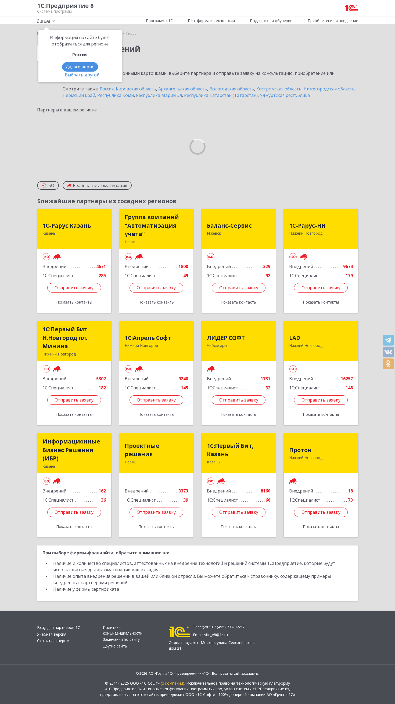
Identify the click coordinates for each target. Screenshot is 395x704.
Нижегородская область (329, 89)
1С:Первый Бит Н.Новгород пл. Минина (65, 337)
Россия (107, 89)
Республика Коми (115, 95)
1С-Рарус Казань (66, 225)
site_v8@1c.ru (216, 634)
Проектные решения (142, 450)
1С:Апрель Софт (148, 338)
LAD (294, 338)
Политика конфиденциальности (122, 630)
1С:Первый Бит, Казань (230, 450)
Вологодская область (231, 89)
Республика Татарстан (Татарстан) (221, 95)
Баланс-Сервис (229, 225)
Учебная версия (51, 634)
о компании (172, 683)
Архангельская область (182, 89)
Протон (300, 450)
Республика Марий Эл (159, 95)
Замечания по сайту (121, 639)
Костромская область (278, 89)
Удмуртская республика (285, 95)
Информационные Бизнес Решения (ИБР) (71, 450)
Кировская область (136, 89)
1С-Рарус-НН (307, 225)
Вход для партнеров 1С (58, 627)
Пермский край (79, 95)
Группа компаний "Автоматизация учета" (152, 225)
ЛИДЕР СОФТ (226, 338)
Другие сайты (115, 646)
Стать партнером (53, 640)
